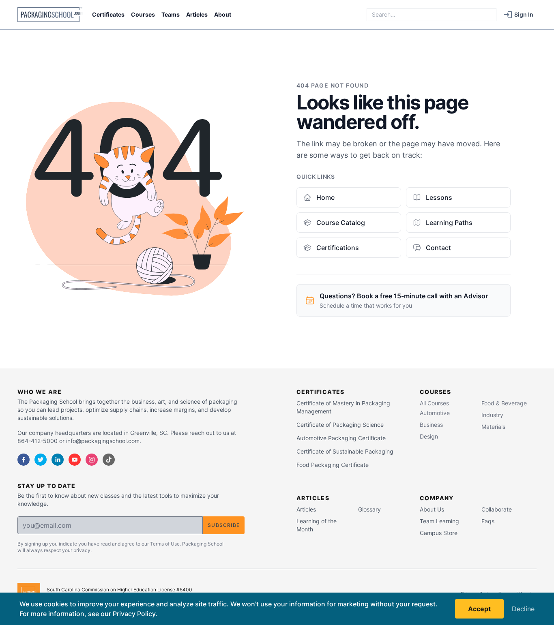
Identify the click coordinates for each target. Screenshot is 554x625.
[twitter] (40, 460)
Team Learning (439, 521)
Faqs (487, 521)
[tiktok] (109, 460)
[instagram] (92, 460)
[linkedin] (58, 460)
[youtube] (75, 460)
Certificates (108, 14)
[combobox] (431, 15)
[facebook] (23, 460)
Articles (197, 14)
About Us (432, 509)
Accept (479, 609)
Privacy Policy (134, 614)
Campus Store (438, 532)
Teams (170, 14)
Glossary (369, 509)
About (222, 14)
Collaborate (496, 509)
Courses (143, 14)
